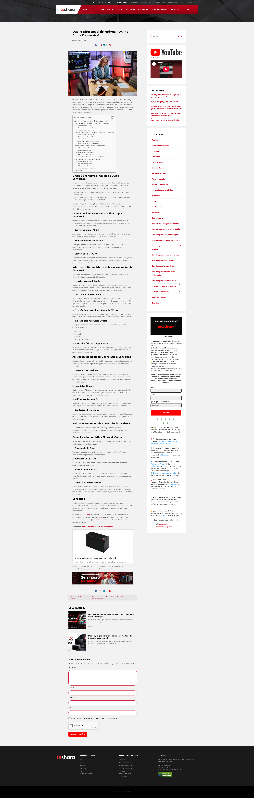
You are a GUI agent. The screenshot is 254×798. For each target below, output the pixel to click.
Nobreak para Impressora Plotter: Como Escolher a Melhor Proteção (111, 615)
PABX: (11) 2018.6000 (164, 765)
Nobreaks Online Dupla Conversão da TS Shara (90, 157)
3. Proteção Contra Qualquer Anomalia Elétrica (92, 139)
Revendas (156, 212)
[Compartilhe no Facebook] (96, 45)
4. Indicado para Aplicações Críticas (88, 141)
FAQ (150, 2)
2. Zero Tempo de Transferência (87, 137)
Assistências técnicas (159, 2)
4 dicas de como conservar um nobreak (97, 527)
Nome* (153, 387)
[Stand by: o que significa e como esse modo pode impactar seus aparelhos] (77, 642)
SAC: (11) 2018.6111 (163, 767)
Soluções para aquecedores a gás (165, 235)
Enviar (166, 413)
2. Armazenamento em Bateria (87, 128)
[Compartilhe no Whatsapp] (107, 45)
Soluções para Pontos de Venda (164, 281)
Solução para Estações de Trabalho (165, 223)
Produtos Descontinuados (127, 774)
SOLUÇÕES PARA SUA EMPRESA (164, 286)
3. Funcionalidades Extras (85, 166)
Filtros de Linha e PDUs (126, 768)
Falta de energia (158, 179)
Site (69, 707)
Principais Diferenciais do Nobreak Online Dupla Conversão (94, 132)
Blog (120, 9)
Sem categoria (157, 218)
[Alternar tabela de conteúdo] (111, 118)
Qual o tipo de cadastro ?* (160, 402)
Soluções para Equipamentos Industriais (163, 273)
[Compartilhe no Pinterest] (101, 45)
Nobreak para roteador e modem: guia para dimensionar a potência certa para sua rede (165, 119)
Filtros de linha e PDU (160, 184)
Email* (153, 394)
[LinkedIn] (99, 2)
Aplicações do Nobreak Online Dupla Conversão (90, 146)
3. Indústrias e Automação (86, 152)
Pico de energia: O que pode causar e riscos (80, 597)
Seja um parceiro (143, 9)
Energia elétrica (158, 168)
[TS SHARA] (67, 9)
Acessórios (156, 140)
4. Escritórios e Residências (86, 154)
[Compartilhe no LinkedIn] (104, 45)
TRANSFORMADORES (160, 297)
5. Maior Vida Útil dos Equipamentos (89, 143)
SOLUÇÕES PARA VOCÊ (161, 292)
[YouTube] (105, 2)
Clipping (82, 765)
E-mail (71, 697)
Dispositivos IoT (158, 162)
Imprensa (144, 2)
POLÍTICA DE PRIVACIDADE (87, 774)
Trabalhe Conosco (172, 2)
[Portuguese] (196, 2)
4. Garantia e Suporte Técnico (87, 168)
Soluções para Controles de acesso (165, 255)
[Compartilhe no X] (102, 2)
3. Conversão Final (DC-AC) (86, 130)
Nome (71, 688)
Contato (183, 2)
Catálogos (156, 157)
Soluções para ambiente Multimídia (166, 229)
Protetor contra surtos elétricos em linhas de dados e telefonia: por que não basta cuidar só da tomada (166, 95)
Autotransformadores (160, 146)
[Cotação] (188, 9)
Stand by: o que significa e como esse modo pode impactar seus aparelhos (110, 637)
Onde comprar (130, 9)
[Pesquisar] (193, 9)
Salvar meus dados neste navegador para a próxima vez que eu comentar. (95, 718)
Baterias (155, 151)
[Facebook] (93, 2)
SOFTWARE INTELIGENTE (159, 9)
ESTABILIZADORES (159, 173)
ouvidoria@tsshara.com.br (173, 769)
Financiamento (134, 2)
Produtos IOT (123, 777)
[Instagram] (96, 2)
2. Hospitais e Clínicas (84, 150)
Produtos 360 (157, 207)
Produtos (88, 9)
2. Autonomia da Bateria (85, 163)
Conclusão (78, 170)
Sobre (102, 9)
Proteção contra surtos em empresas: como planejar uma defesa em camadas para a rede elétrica (166, 108)
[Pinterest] (109, 2)
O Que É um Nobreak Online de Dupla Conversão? (91, 121)
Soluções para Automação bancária (166, 240)
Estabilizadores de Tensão (127, 765)
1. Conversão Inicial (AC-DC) (86, 126)
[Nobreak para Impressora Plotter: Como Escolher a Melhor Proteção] (77, 620)
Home (58, 18)
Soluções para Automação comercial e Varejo (166, 247)
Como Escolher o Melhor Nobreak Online (88, 159)
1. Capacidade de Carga (85, 161)
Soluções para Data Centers (163, 260)
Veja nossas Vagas (157, 464)
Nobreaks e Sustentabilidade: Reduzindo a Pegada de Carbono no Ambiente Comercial (111, 597)
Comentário (72, 667)
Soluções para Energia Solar (163, 266)
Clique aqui (165, 455)
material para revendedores (163, 190)
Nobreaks (156, 196)
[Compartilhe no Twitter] (99, 45)
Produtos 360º (174, 9)
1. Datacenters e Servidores (86, 148)
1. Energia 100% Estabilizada (86, 134)
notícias (155, 201)
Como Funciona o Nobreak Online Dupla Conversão (92, 123)
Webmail (190, 2)
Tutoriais (155, 303)
